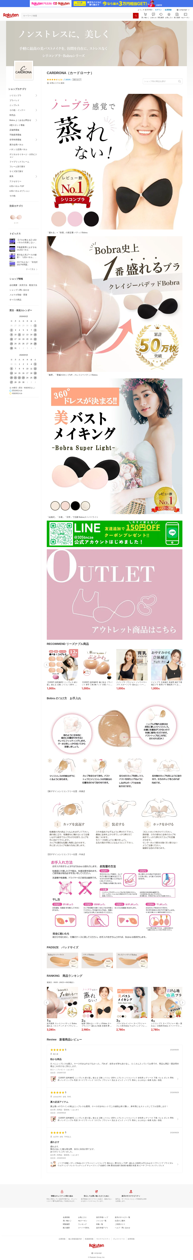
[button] (183, 10)
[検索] (136, 16)
